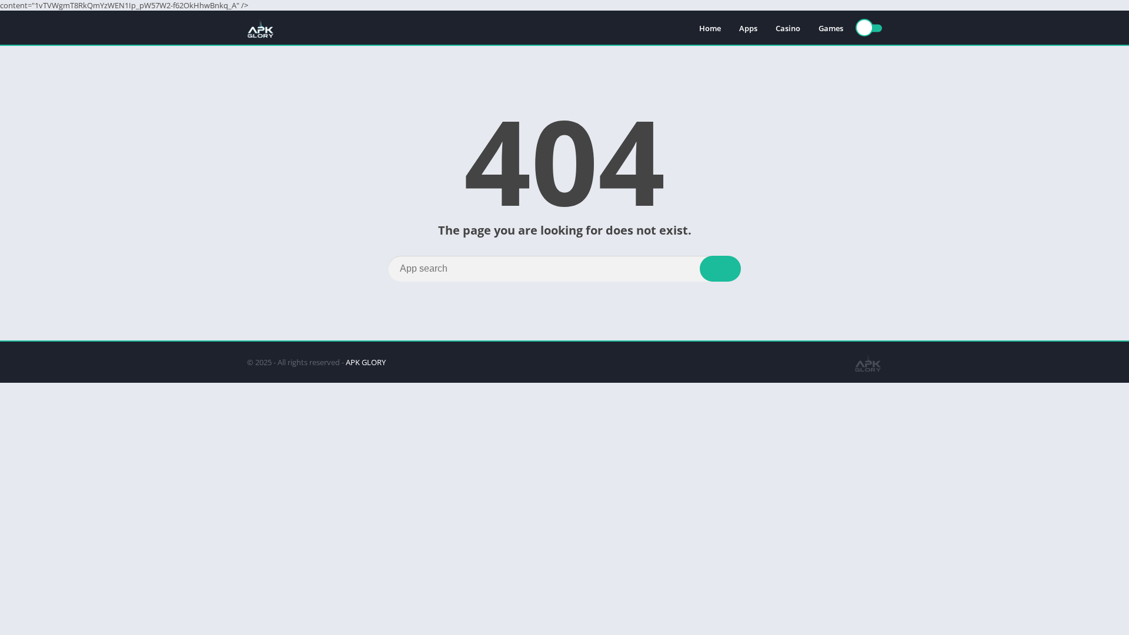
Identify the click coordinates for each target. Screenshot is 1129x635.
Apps (748, 28)
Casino (788, 28)
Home (710, 28)
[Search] (720, 269)
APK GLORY (366, 362)
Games (831, 28)
